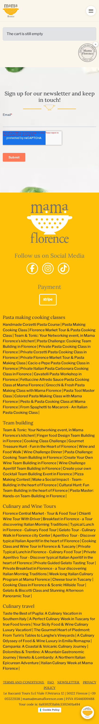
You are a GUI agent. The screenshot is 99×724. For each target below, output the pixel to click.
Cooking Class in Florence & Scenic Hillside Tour (43, 585)
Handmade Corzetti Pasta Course (31, 324)
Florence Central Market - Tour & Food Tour (39, 513)
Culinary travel (18, 606)
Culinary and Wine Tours (29, 506)
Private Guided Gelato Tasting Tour (64, 563)
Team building (18, 423)
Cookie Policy (51, 709)
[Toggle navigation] (91, 11)
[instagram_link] (48, 268)
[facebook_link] (32, 268)
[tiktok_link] (63, 268)
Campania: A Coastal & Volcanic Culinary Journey (45, 646)
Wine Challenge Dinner (42, 452)
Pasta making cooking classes (34, 317)
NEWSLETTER (68, 682)
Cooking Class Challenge (45, 441)
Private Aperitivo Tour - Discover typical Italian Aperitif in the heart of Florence (49, 557)
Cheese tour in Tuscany (72, 579)
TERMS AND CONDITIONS (24, 682)
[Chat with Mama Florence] (87, 712)
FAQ (51, 682)
